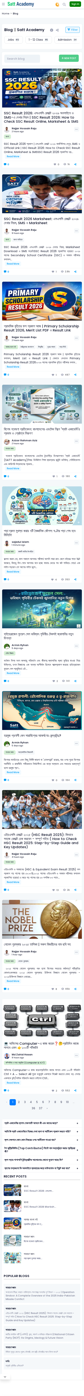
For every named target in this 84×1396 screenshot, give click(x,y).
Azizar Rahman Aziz (24, 440)
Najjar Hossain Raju (24, 128)
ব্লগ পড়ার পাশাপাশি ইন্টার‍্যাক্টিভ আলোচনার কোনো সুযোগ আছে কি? (33, 1160)
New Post (70, 58)
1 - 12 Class (38, 40)
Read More (13, 156)
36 (33, 1108)
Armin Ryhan (20, 645)
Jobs (13, 40)
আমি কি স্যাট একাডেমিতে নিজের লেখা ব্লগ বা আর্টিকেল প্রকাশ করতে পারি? (37, 1131)
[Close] (5, 1376)
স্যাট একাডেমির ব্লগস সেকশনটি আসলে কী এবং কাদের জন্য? (31, 1123)
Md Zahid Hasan (22, 1054)
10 (67, 1102)
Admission (67, 40)
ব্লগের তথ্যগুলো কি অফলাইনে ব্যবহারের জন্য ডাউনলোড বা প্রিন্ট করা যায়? (37, 1168)
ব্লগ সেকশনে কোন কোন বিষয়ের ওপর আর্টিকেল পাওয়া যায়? (30, 1140)
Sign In (75, 4)
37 (40, 1108)
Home (5, 13)
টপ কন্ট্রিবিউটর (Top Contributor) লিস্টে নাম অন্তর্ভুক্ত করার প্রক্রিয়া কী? (39, 1149)
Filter (74, 30)
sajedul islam (20, 542)
